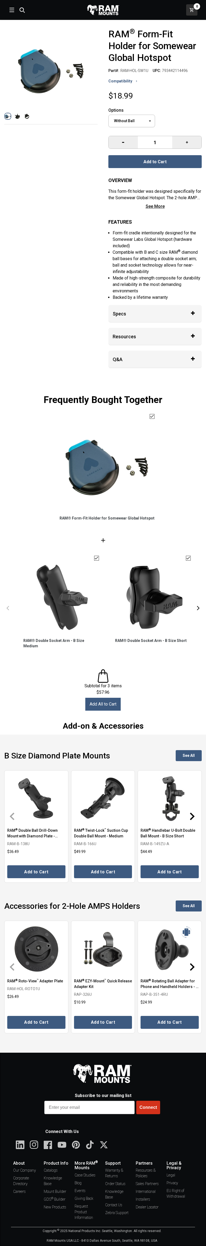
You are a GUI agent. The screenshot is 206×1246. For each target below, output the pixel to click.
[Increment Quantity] (123, 142)
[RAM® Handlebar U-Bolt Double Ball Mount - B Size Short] (169, 798)
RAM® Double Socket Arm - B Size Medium (53, 643)
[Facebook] (48, 1144)
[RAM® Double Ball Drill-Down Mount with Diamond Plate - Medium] (36, 798)
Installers (143, 1199)
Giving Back (84, 1198)
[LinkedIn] (20, 1144)
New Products (55, 1207)
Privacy (172, 1183)
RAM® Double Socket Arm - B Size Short (151, 640)
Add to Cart (155, 161)
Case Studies (85, 1175)
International (146, 1191)
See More (155, 206)
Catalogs (51, 1170)
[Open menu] (11, 10)
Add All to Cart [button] (103, 704)
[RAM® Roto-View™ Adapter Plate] (36, 949)
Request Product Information (84, 1212)
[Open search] (22, 10)
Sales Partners (147, 1184)
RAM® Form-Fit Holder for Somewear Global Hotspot (107, 518)
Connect (148, 1107)
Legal (171, 1175)
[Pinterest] (76, 1144)
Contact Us (113, 1205)
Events (80, 1191)
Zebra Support (116, 1213)
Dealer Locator (147, 1207)
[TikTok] (90, 1144)
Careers (19, 1191)
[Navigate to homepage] (103, 10)
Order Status (115, 1184)
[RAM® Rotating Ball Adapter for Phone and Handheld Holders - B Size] (169, 949)
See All (189, 755)
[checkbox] (152, 416)
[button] (7, 116)
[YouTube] (62, 1144)
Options (116, 110)
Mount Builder (55, 1191)
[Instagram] (34, 1144)
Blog (78, 1183)
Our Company (24, 1170)
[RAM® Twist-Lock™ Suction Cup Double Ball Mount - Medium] (103, 798)
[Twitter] (104, 1144)
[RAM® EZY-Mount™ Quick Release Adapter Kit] (103, 949)
